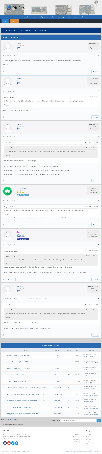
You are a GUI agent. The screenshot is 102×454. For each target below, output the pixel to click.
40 (68, 401)
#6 (98, 298)
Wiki (52, 17)
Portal (68, 17)
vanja (57, 355)
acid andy (57, 401)
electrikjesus (21, 188)
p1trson (57, 362)
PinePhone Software (24, 30)
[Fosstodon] (16, 443)
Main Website (25, 17)
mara (91, 402)
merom (57, 368)
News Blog (60, 17)
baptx (91, 376)
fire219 (97, 451)
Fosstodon (76, 441)
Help (82, 17)
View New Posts (6, 25)
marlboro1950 (94, 363)
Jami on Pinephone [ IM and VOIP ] (17, 362)
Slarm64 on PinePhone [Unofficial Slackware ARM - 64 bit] (25, 401)
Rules (33, 17)
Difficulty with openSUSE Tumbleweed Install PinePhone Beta (26, 388)
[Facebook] (5, 443)
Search (75, 17)
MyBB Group (25, 451)
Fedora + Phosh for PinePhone (16, 381)
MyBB (11, 451)
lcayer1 (19, 43)
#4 (98, 200)
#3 (98, 136)
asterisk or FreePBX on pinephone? (18, 355)
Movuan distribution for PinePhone (18, 368)
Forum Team (90, 443)
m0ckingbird (76, 451)
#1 (98, 55)
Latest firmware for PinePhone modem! (19, 375)
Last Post (86, 356)
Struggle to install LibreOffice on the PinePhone (22, 414)
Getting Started (43, 17)
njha (57, 381)
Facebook (76, 435)
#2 (98, 91)
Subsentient (58, 375)
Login (5, 21)
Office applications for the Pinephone (18, 407)
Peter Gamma (57, 407)
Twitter (75, 437)
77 (68, 381)
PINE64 (5, 30)
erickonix (20, 286)
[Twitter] (13, 443)
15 (68, 362)
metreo (20, 79)
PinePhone (12, 30)
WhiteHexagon (57, 394)
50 (68, 414)
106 (68, 375)
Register (14, 21)
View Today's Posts (18, 25)
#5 (98, 245)
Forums (88, 435)
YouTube (76, 439)
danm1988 (57, 388)
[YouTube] (9, 443)
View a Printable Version (10, 419)
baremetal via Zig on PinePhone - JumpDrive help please (25, 394)
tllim (91, 382)
